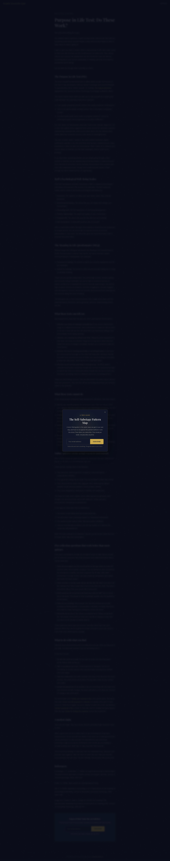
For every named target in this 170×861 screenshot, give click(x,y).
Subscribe (97, 441)
